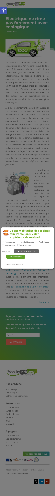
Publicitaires (10, 245)
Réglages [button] (6, 251)
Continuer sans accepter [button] (14, 264)
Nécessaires (10, 242)
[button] (3, 10)
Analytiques (44, 242)
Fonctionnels (25, 245)
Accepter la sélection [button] (26, 251)
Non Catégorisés (27, 242)
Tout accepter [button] (16, 257)
